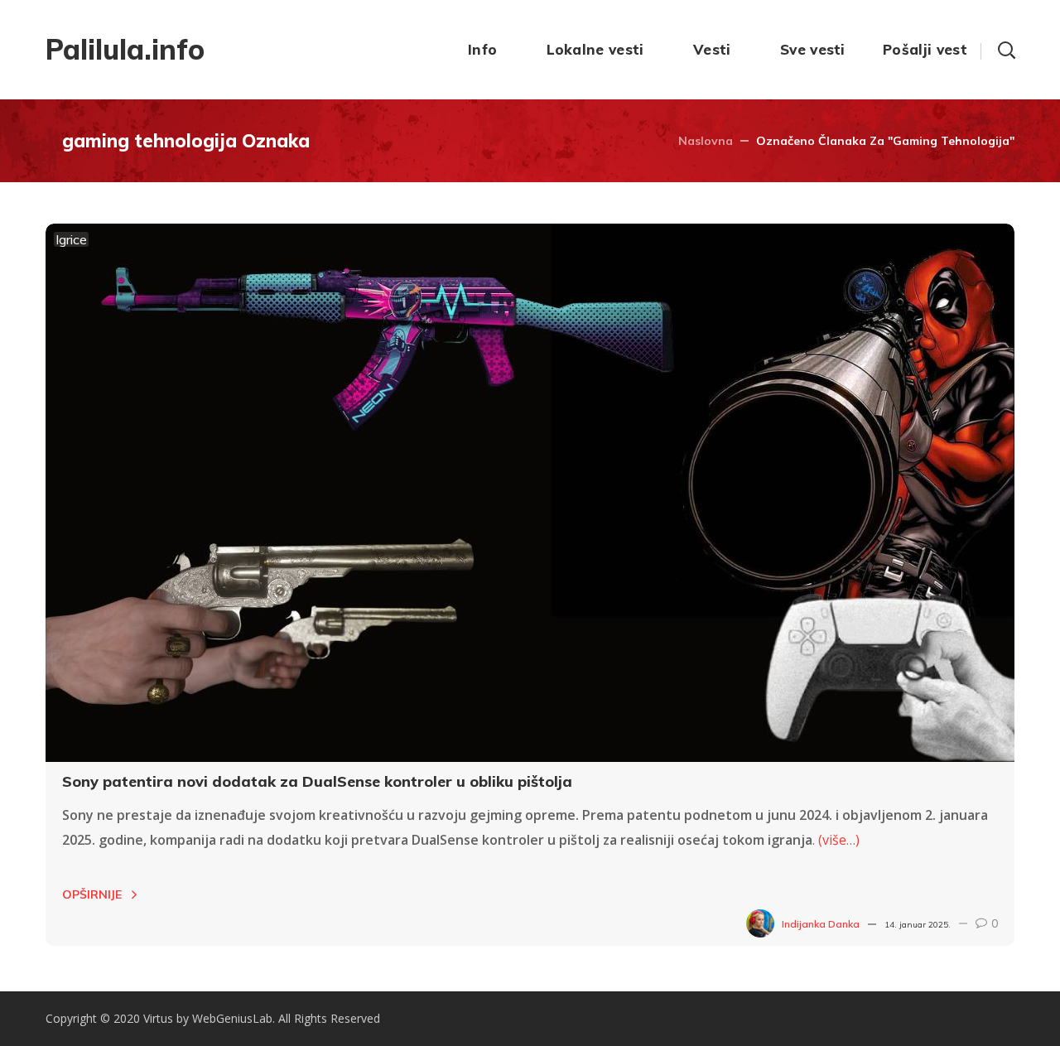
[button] (1006, 49)
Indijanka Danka (821, 924)
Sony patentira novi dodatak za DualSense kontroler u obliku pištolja (317, 781)
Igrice (71, 239)
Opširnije (92, 894)
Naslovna (705, 140)
